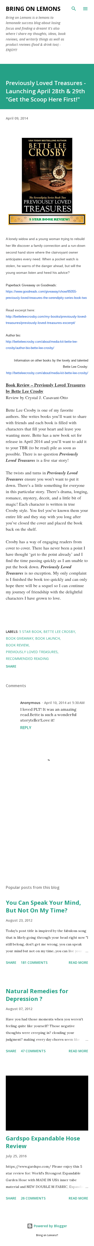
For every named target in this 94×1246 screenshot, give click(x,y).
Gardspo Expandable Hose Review (43, 1142)
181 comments (34, 962)
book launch (47, 638)
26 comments (33, 1198)
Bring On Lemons (33, 9)
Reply (25, 727)
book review (17, 645)
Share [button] (11, 666)
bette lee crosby (59, 631)
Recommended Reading (27, 658)
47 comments (33, 1051)
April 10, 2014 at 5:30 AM (64, 702)
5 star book (30, 631)
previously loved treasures (32, 652)
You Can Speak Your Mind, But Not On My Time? (43, 906)
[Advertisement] (47, 835)
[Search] (74, 9)
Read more (78, 962)
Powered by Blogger (50, 1226)
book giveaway (19, 638)
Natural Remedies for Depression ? (37, 995)
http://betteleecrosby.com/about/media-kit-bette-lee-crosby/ (47, 373)
